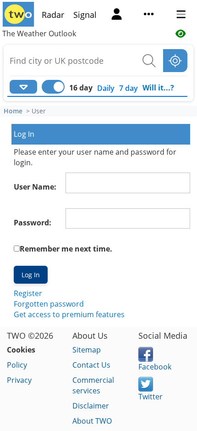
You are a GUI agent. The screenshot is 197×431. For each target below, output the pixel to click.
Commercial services (93, 385)
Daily (106, 88)
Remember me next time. (66, 249)
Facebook (154, 367)
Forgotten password (49, 304)
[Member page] (117, 15)
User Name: (35, 187)
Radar (53, 14)
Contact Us (91, 365)
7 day (128, 88)
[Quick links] (149, 15)
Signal (85, 14)
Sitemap (86, 350)
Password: (32, 223)
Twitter (150, 397)
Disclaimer (90, 406)
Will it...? (158, 88)
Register (28, 293)
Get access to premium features (69, 314)
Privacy (19, 380)
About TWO (92, 421)
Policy (17, 365)
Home (13, 111)
